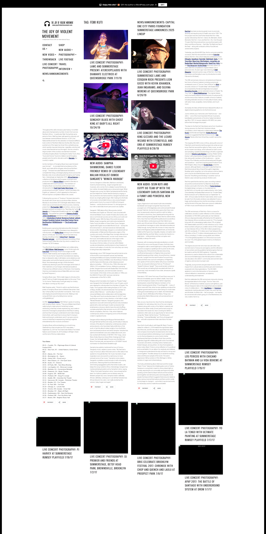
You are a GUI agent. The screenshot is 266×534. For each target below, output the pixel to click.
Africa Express (73, 177)
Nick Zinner (69, 188)
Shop (62, 45)
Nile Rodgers (204, 61)
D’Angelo (188, 59)
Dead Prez (212, 63)
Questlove (194, 59)
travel (63, 64)
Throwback (49, 59)
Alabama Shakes (72, 213)
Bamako (72, 158)
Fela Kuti (216, 54)
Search (43, 80)
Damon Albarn (58, 181)
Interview (64, 69)
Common (218, 288)
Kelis (218, 63)
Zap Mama (207, 288)
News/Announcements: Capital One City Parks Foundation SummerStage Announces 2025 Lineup (156, 28)
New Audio (65, 50)
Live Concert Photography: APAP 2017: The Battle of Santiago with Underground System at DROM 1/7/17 (202, 483)
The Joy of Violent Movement (57, 34)
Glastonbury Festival (54, 218)
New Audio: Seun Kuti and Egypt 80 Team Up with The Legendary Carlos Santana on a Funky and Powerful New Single (155, 192)
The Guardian (54, 207)
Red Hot (187, 31)
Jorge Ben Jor (215, 61)
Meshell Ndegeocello (200, 63)
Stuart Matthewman (200, 93)
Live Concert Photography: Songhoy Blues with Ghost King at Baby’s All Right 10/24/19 (107, 121)
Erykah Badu (208, 165)
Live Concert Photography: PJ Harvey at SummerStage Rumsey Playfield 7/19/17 (60, 453)
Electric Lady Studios (199, 154)
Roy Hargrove (192, 65)
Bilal (217, 84)
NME (61, 207)
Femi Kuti (202, 59)
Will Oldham (50, 249)
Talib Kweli (209, 59)
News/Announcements (55, 73)
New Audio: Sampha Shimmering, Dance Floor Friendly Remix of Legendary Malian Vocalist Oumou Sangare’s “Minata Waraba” (107, 171)
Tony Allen (188, 61)
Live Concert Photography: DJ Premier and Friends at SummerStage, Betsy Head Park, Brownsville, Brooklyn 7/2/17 (108, 464)
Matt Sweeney (59, 249)
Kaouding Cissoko (191, 91)
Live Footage (66, 59)
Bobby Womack (211, 133)
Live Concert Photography (50, 66)
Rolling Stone (59, 232)
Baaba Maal (189, 63)
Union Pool (64, 237)
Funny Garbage (215, 186)
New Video (48, 54)
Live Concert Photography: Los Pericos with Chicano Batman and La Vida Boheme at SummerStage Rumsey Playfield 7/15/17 (203, 360)
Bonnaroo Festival (68, 218)
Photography (67, 54)
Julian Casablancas (49, 216)
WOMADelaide (57, 222)
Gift (162, 5)
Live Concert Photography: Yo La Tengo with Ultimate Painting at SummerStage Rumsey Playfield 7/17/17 (203, 434)
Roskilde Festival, (54, 220)
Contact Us (47, 47)
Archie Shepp (202, 65)
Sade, (216, 59)
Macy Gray (196, 61)
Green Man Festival (67, 220)
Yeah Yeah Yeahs (59, 188)
